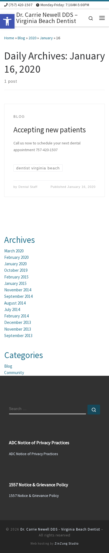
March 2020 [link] (13, 251)
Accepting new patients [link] (49, 129)
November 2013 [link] (17, 329)
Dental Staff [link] (27, 186)
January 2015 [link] (15, 283)
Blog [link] (21, 37)
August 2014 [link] (14, 303)
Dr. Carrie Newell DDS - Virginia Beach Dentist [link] (60, 529)
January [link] (46, 37)
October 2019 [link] (15, 270)
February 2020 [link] (16, 257)
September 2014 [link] (18, 296)
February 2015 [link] (16, 277)
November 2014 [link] (17, 289)
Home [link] (9, 37)
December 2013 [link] (17, 322)
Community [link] (14, 372)
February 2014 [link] (16, 316)
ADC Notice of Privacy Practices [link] (33, 453)
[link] (7, 21)
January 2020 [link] (15, 263)
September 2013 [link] (18, 335)
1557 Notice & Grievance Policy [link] (34, 495)
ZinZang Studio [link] (66, 543)
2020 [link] (32, 37)
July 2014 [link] (12, 309)
